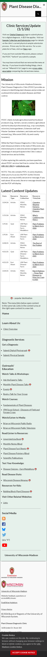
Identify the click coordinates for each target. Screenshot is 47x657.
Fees (25, 49)
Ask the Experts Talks (12, 380)
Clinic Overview (10, 329)
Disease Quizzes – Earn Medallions (18, 469)
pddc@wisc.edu (22, 166)
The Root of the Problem (37, 244)
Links (5, 502)
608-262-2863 (7, 166)
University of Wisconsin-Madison (21, 555)
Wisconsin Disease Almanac (15, 480)
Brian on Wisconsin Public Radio (17, 423)
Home (5, 313)
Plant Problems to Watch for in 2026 (38, 226)
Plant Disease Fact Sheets (14, 448)
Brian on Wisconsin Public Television (19, 428)
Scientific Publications (13, 458)
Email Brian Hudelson (9, 603)
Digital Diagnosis (17, 34)
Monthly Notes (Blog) (12, 444)
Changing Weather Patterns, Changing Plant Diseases (38, 206)
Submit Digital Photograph (15, 350)
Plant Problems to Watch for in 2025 (38, 254)
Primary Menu (44, 5)
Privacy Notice (6, 609)
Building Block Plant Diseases (16, 491)
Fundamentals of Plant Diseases (17, 405)
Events (6, 389)
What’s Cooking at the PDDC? (38, 217)
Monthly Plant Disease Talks (16, 384)
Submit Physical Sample (13, 355)
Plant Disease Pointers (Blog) (16, 453)
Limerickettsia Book (12, 439)
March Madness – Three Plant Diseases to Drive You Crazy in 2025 (38, 275)
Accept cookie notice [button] (23, 653)
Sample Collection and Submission (16, 40)
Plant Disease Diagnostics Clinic (26, 6)
